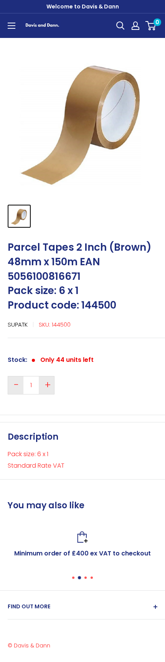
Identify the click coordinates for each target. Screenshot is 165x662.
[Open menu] (11, 26)
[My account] (135, 25)
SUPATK (18, 324)
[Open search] (120, 25)
